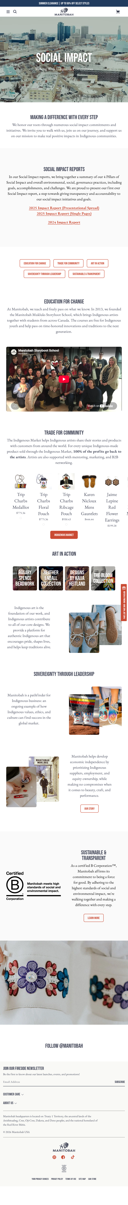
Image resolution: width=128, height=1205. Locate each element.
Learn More (94, 918)
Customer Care (11, 1094)
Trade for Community (68, 263)
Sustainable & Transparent (86, 274)
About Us (8, 1103)
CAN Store (92, 1179)
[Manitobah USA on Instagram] (54, 1157)
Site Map (82, 1179)
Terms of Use (70, 1179)
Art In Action (97, 263)
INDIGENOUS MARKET (64, 535)
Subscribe (120, 1082)
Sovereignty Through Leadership (44, 274)
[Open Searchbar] (15, 12)
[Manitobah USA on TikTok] (73, 1158)
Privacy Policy (57, 1179)
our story (89, 809)
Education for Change (35, 263)
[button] (8, 11)
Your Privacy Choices (40, 1179)
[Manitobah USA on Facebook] (63, 1157)
